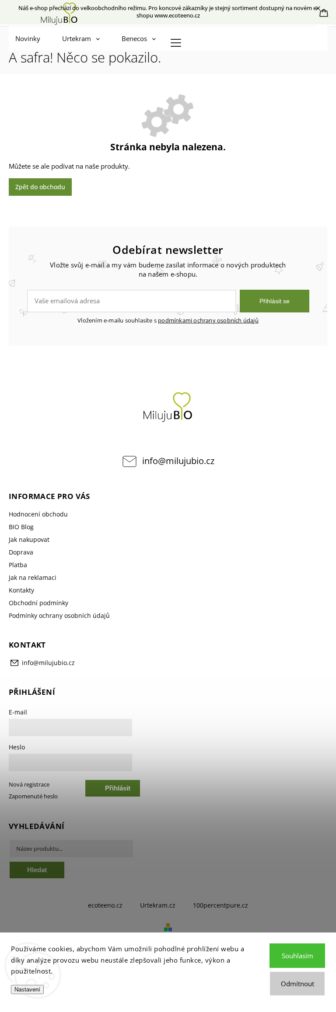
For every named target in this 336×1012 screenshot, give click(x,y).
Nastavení (27, 989)
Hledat (37, 869)
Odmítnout (297, 983)
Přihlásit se (274, 301)
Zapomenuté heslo (33, 796)
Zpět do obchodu (40, 187)
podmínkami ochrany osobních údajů (208, 320)
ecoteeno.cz (105, 905)
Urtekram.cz (157, 905)
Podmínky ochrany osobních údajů (59, 615)
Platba (18, 565)
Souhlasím (297, 955)
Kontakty (21, 590)
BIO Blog (21, 527)
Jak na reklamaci (32, 577)
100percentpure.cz (220, 905)
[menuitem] (30, 38)
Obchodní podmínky (38, 603)
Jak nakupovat (29, 539)
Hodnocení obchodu (38, 514)
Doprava (21, 552)
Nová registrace (29, 784)
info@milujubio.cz (178, 461)
